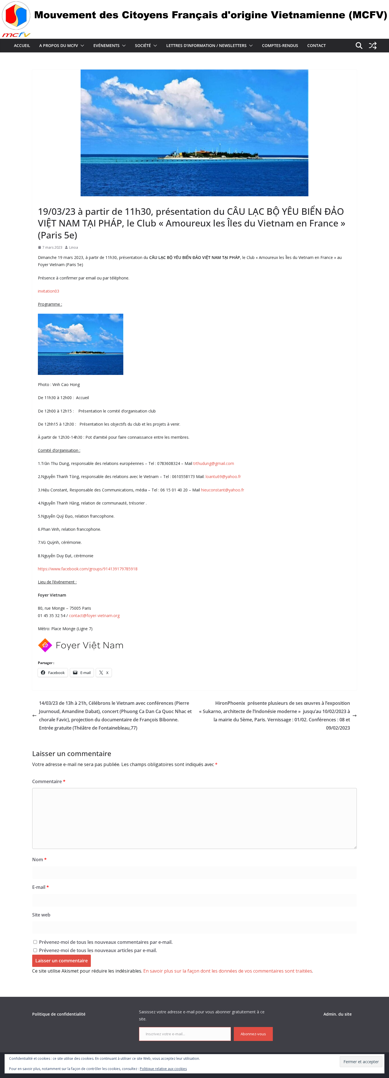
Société (143, 45)
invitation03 (48, 291)
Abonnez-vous (253, 1033)
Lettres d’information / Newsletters (206, 45)
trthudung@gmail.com (213, 463)
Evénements (106, 45)
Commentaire (48, 781)
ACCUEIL (22, 45)
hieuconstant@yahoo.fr (222, 490)
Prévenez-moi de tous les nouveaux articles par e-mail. (98, 950)
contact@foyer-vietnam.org (94, 615)
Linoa (73, 247)
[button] (81, 46)
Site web (41, 915)
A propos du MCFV (58, 45)
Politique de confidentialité (58, 1014)
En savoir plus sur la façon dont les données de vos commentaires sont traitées (227, 971)
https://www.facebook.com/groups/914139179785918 (88, 568)
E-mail (40, 887)
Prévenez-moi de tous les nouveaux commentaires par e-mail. (106, 942)
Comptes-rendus (280, 45)
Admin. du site (338, 1014)
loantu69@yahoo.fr (223, 476)
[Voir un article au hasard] (373, 45)
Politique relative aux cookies (163, 1068)
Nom (39, 859)
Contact (316, 45)
